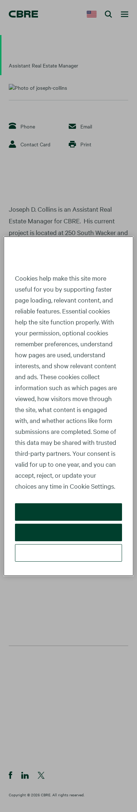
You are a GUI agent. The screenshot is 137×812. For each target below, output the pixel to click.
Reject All (68, 532)
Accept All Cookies (68, 512)
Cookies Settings (68, 553)
